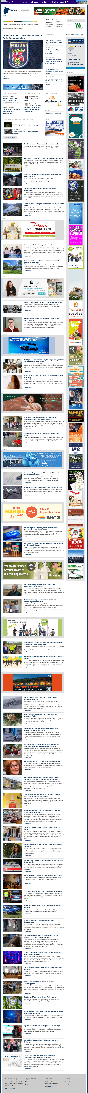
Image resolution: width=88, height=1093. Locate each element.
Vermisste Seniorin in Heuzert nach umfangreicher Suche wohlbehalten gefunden (43, 1012)
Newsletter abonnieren (52, 115)
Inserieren (58, 20)
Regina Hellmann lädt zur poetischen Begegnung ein (42, 761)
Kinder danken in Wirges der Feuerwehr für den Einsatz (43, 875)
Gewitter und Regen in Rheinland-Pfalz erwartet (40, 997)
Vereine (24, 20)
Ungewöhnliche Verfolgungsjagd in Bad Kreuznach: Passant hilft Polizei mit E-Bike (41, 729)
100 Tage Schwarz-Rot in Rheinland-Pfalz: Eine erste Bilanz (42, 828)
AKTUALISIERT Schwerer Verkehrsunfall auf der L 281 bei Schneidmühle (53, 42)
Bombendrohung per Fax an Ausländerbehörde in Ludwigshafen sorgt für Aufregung (40, 528)
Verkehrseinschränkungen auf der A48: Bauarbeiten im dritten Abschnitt (53, 61)
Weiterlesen (6, 78)
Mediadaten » (48, 1086)
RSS (26, 1082)
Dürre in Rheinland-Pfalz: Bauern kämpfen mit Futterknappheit (39, 983)
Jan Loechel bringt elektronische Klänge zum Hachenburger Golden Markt (39, 585)
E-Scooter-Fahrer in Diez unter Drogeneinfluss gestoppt (43, 891)
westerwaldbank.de (74, 68)
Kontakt (58, 28)
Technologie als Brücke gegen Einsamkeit (38, 245)
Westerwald (8, 28)
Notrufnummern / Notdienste (53, 113)
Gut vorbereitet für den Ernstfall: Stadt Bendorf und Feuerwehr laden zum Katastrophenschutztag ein (41, 745)
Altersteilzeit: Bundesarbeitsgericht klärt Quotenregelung (43, 158)
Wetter (36, 24)
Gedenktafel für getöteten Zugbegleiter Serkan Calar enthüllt (41, 434)
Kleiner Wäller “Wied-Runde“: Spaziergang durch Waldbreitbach (12, 111)
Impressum (59, 26)
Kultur (30, 20)
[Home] (4, 15)
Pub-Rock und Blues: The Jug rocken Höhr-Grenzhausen (43, 302)
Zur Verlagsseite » (10, 1088)
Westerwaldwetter (74, 62)
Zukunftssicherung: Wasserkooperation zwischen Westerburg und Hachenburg (40, 601)
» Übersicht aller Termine (9, 137)
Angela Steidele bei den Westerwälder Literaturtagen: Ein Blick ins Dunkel (43, 319)
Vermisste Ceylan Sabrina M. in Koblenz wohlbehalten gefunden (42, 907)
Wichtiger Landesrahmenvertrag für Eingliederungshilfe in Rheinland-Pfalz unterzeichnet (44, 361)
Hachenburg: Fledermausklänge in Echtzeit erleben (25, 126)
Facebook (50, 20)
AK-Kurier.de (49, 22)
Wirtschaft (17, 20)
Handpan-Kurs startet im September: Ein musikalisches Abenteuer (43, 845)
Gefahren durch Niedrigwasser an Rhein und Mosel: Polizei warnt (44, 205)
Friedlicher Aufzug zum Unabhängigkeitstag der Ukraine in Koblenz (44, 657)
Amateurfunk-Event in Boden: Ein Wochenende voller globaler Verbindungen (42, 262)
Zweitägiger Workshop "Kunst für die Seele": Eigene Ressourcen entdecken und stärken (42, 795)
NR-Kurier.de (49, 24)
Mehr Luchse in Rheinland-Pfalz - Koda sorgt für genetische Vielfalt (40, 715)
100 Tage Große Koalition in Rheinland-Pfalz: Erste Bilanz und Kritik (43, 968)
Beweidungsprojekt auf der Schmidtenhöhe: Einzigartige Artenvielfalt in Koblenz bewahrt (43, 643)
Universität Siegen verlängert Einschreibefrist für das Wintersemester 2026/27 (42, 474)
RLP (35, 20)
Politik (11, 20)
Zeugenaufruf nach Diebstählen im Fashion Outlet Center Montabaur (22, 36)
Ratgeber (23, 24)
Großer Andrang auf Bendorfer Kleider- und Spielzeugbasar (39, 921)
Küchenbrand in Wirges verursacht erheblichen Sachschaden (53, 52)
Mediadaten (59, 21)
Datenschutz (59, 24)
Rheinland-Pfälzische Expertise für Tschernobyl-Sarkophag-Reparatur (40, 698)
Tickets (69, 24)
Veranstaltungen (15, 24)
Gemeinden (30, 24)
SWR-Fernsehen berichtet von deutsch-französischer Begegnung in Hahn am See (42, 811)
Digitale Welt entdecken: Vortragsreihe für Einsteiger (42, 1026)
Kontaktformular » (69, 1085)
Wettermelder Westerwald (76, 64)
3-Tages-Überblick (75, 59)
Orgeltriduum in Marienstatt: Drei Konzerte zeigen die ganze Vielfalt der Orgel (42, 953)
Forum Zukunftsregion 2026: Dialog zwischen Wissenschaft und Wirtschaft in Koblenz (39, 1056)
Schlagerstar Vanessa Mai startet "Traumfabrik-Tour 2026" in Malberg (43, 377)
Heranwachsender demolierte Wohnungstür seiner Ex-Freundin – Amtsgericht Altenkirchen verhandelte (42, 778)
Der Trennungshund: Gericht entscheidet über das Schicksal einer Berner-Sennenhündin (41, 936)
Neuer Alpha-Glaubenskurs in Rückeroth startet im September (41, 1041)
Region (5, 20)
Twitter (27, 1085)
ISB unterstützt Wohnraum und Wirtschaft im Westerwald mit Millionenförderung (43, 544)
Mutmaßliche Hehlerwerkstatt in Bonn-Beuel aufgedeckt (43, 487)
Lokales (5, 24)
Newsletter (49, 26)
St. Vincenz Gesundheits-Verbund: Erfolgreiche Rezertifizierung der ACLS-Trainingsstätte (40, 418)
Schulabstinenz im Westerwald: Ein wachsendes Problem (54, 71)
